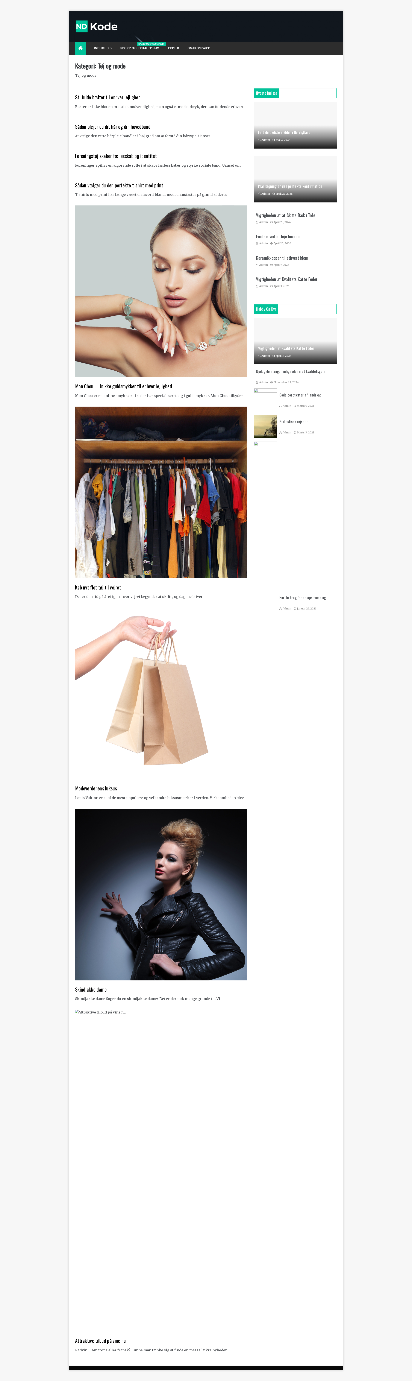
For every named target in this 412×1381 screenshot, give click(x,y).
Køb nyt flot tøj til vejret (98, 587)
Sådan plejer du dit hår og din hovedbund (112, 126)
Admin (265, 139)
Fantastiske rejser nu (294, 421)
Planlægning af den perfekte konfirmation (290, 186)
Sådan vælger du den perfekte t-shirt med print (119, 185)
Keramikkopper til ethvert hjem (282, 258)
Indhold (101, 48)
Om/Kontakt (199, 48)
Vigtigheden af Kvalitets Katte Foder (287, 279)
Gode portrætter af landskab (300, 395)
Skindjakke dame (91, 989)
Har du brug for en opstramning (302, 597)
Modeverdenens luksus (96, 788)
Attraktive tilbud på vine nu (100, 1340)
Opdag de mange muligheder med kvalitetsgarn (291, 371)
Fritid (173, 48)
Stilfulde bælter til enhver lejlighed (108, 97)
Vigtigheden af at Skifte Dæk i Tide (285, 215)
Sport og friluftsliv (142, 46)
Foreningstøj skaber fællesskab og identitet (116, 156)
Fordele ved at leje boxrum (278, 236)
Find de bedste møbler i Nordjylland (284, 132)
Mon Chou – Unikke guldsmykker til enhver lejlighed (123, 386)
